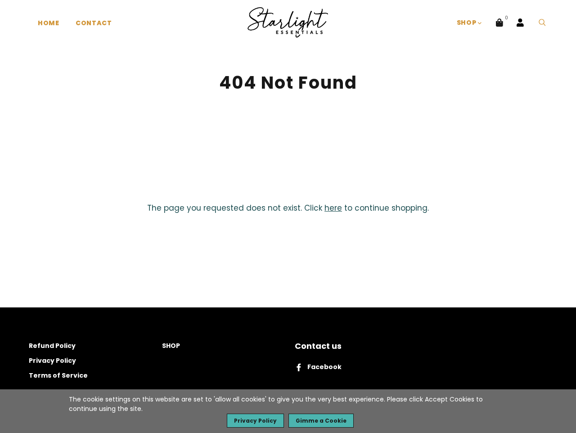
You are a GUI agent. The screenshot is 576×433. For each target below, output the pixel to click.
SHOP (467, 22)
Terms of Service (58, 375)
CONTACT (94, 22)
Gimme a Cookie (321, 420)
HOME (48, 22)
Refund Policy (52, 345)
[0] (499, 22)
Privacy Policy (52, 360)
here (333, 208)
